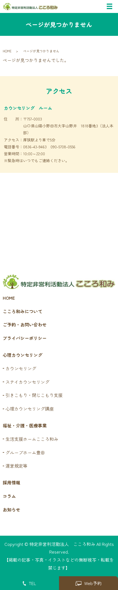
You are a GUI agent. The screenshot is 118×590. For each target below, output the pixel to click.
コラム (9, 496)
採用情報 (11, 482)
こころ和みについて (22, 311)
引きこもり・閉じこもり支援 (34, 395)
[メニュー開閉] (109, 6)
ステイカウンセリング (27, 382)
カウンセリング (20, 368)
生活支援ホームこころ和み (31, 439)
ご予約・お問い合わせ (25, 324)
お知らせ (11, 509)
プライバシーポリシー (25, 338)
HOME (7, 51)
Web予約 (93, 583)
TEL (32, 583)
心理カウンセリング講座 (29, 408)
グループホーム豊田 (25, 452)
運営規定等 (16, 465)
